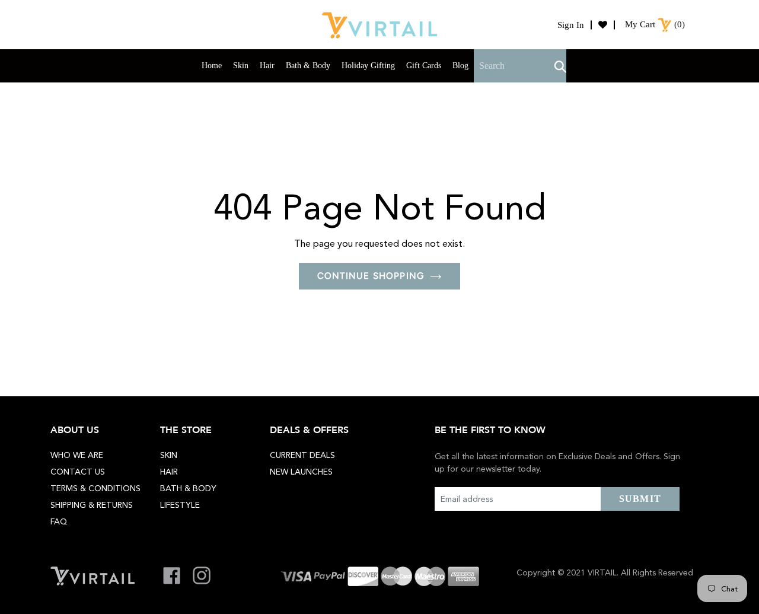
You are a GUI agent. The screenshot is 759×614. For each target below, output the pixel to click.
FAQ (58, 521)
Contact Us (77, 471)
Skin (168, 455)
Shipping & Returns (91, 505)
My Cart (640, 24)
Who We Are (76, 455)
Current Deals (302, 455)
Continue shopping (370, 276)
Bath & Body (188, 488)
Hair (169, 471)
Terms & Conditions (95, 488)
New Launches (301, 471)
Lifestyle (180, 505)
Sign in (570, 25)
